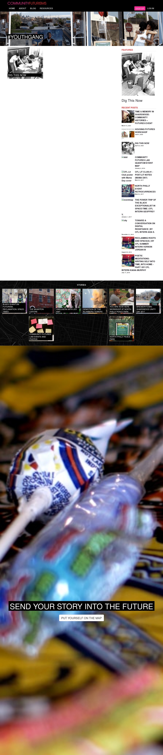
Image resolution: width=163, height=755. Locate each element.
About (22, 8)
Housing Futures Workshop (145, 131)
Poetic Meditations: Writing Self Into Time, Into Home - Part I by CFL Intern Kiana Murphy (138, 263)
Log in (150, 8)
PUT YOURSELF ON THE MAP (81, 618)
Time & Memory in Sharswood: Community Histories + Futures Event (144, 117)
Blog (33, 8)
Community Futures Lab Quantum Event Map (144, 161)
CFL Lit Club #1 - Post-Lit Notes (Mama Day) (144, 174)
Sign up (140, 8)
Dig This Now (132, 100)
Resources (46, 8)
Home (12, 8)
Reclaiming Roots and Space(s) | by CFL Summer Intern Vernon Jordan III (145, 243)
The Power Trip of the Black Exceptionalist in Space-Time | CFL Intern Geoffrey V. (139, 207)
